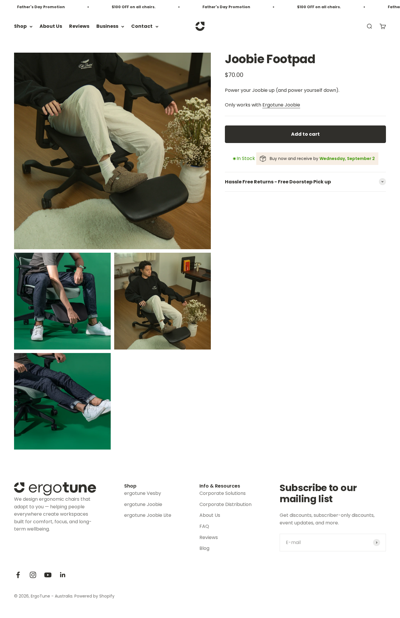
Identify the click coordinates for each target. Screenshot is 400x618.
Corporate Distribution (225, 504)
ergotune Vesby (142, 493)
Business (107, 26)
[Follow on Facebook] (18, 575)
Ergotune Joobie (281, 104)
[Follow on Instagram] (33, 575)
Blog (204, 548)
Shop (20, 26)
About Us (51, 26)
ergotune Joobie (143, 504)
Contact (142, 26)
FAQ (204, 526)
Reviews (79, 26)
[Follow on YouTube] (48, 575)
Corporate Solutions (222, 493)
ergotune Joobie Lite (147, 515)
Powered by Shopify (94, 596)
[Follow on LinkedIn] (63, 575)
